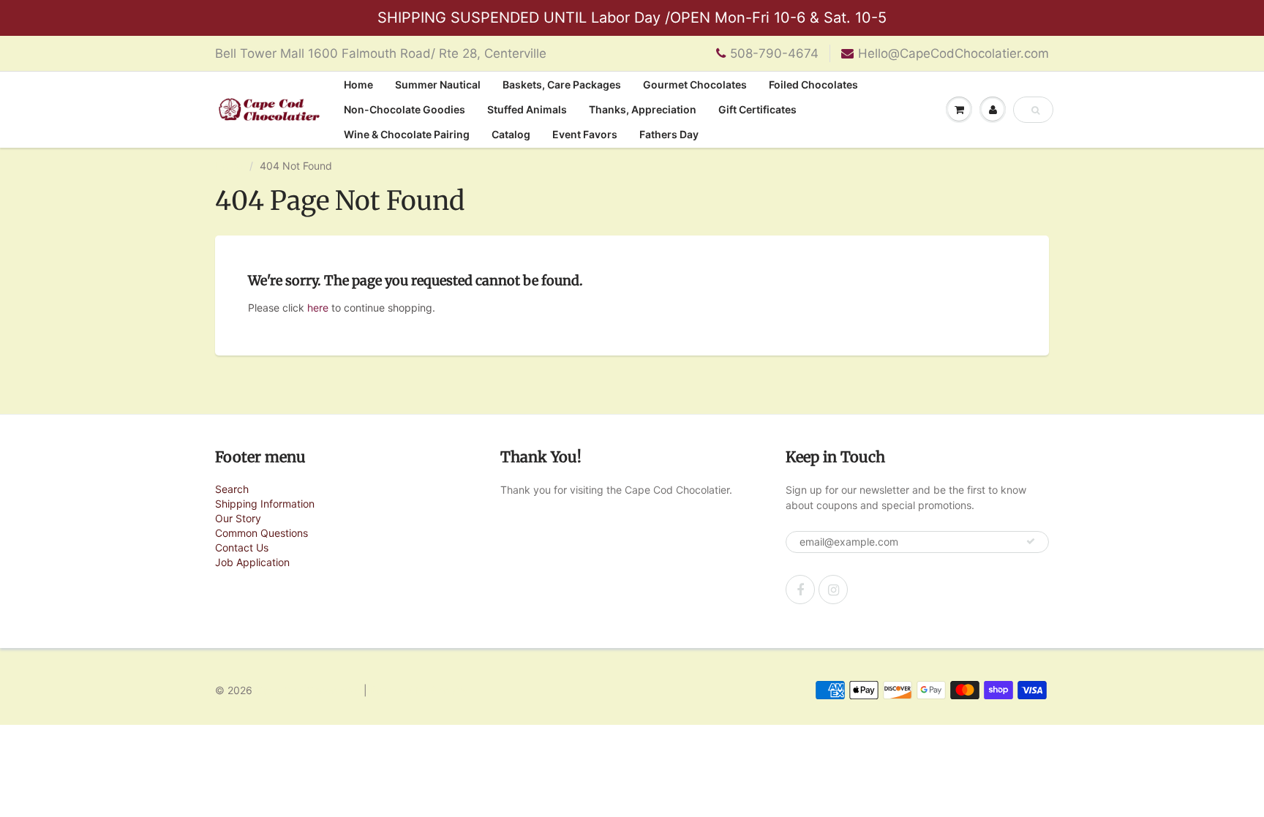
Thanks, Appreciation (642, 109)
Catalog (511, 134)
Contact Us (241, 547)
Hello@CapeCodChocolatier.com (953, 53)
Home (358, 84)
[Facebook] (800, 589)
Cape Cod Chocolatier (308, 690)
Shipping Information (265, 503)
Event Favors (584, 134)
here (317, 307)
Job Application (252, 562)
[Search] (1035, 110)
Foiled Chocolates (813, 84)
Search (232, 489)
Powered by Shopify (418, 690)
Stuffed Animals (527, 109)
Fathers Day (669, 134)
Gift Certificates (757, 109)
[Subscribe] (1031, 541)
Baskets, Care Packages (562, 84)
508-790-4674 (774, 53)
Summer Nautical (438, 84)
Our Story (238, 518)
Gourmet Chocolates (695, 84)
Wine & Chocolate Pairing (407, 134)
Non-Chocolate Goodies (404, 109)
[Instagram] (833, 589)
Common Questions (261, 533)
